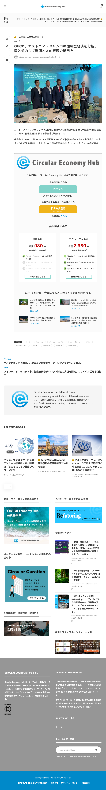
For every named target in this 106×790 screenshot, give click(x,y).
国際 (34, 19)
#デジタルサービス (21, 345)
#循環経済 (59, 345)
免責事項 (86, 783)
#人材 (35, 345)
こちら (63, 216)
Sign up (96, 750)
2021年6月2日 (20, 475)
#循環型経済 (46, 345)
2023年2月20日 (55, 471)
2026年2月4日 (77, 477)
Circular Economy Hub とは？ (33, 783)
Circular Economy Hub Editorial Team (32, 57)
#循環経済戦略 (72, 345)
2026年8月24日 (76, 561)
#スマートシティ (75, 342)
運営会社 (54, 783)
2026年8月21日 (76, 586)
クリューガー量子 (9, 475)
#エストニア (39, 342)
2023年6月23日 (50, 57)
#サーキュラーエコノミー (56, 342)
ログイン (58, 189)
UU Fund (66, 688)
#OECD (28, 342)
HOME (18, 19)
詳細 (88, 707)
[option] (19, 456)
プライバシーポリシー (70, 783)
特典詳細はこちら (37, 276)
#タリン (88, 342)
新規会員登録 (58, 209)
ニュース (26, 19)
